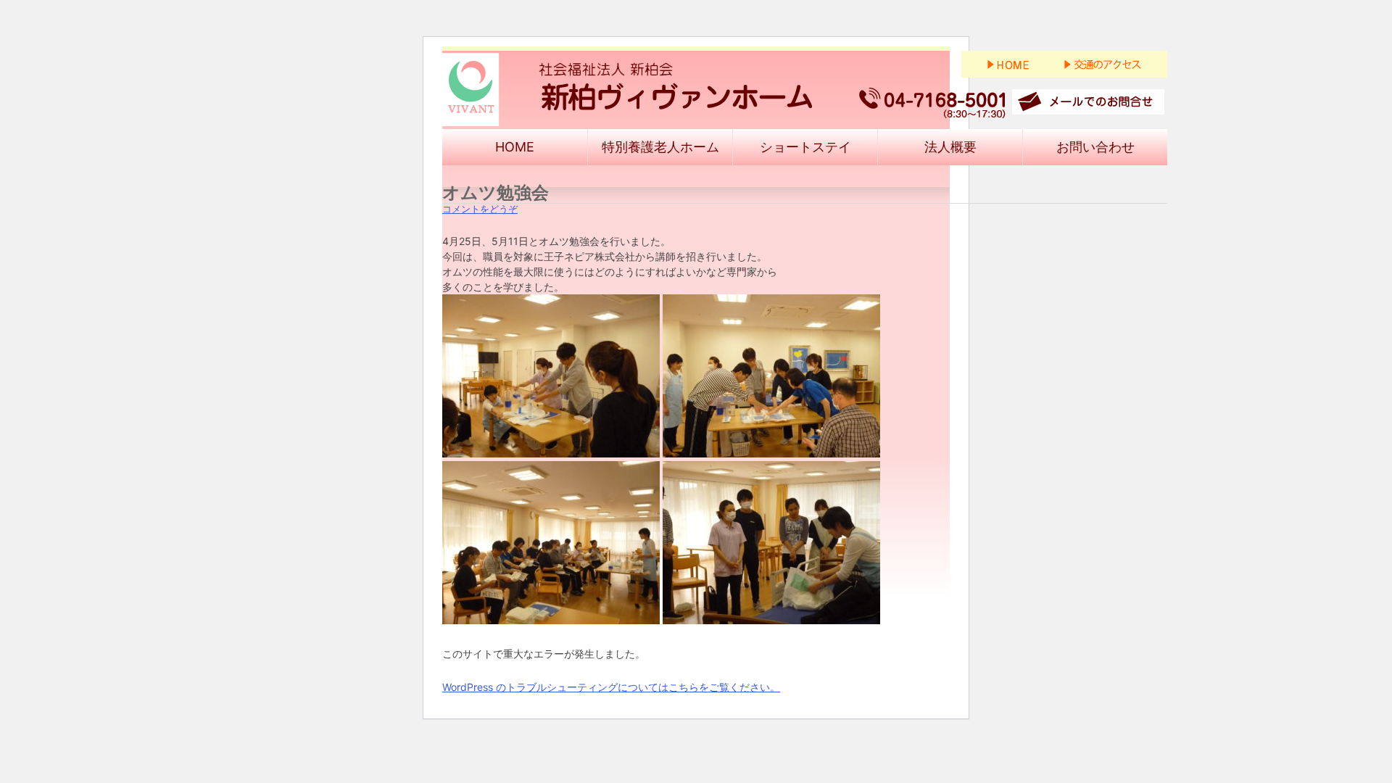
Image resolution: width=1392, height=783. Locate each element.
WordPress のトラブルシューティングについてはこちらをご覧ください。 (611, 687)
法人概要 (950, 146)
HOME (514, 146)
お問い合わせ (1095, 146)
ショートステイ (805, 146)
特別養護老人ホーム (660, 146)
